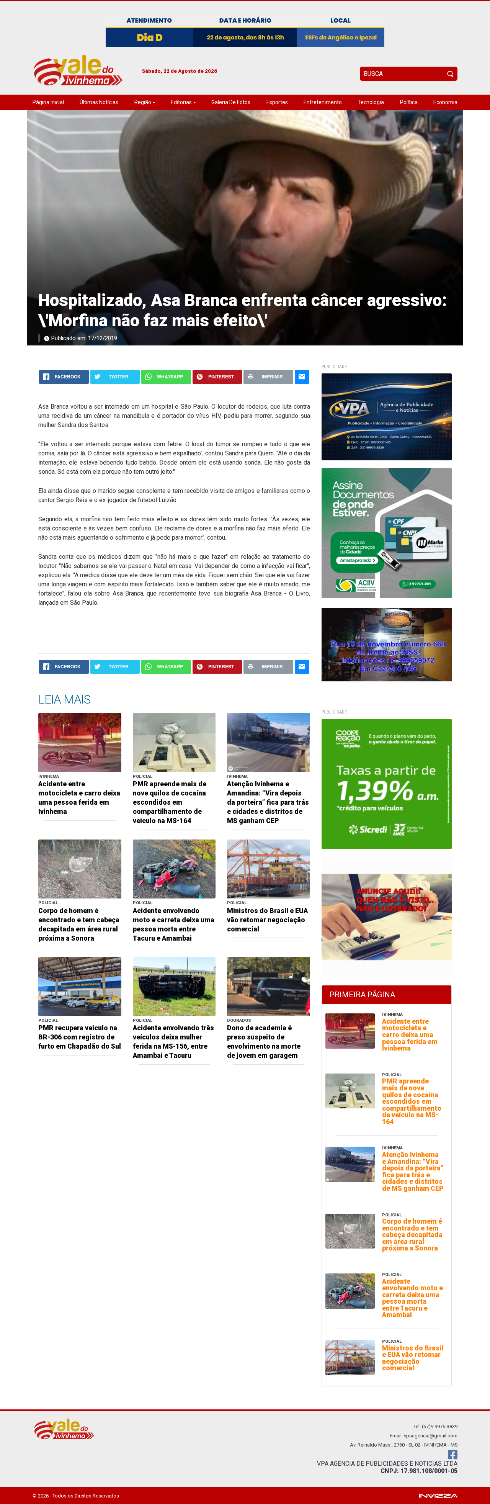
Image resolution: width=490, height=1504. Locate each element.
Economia (445, 102)
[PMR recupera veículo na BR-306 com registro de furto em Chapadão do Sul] (79, 986)
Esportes (277, 102)
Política (409, 102)
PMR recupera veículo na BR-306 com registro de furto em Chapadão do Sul (79, 1037)
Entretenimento (323, 102)
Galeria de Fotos (230, 102)
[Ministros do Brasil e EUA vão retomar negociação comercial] (268, 868)
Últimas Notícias (99, 102)
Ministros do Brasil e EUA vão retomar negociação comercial (267, 920)
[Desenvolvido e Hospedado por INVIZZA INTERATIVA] (438, 1495)
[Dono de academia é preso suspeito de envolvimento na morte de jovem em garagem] (268, 986)
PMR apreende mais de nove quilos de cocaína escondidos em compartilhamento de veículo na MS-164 (169, 802)
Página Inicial (48, 102)
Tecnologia (371, 102)
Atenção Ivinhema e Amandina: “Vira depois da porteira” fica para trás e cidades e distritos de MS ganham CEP (268, 802)
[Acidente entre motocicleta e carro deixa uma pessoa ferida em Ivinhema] (79, 742)
